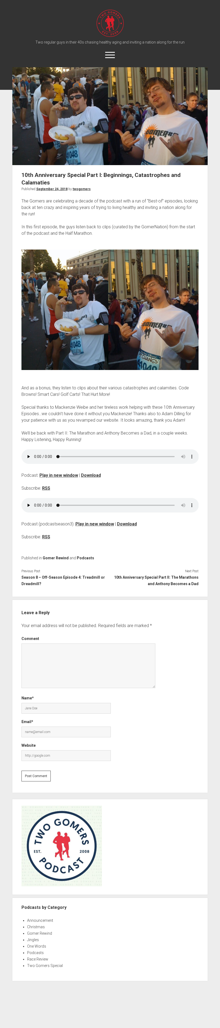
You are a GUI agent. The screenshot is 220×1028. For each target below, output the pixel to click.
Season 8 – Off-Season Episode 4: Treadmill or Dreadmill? (63, 580)
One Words (36, 946)
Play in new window (58, 475)
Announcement (40, 920)
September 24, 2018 (52, 189)
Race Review (37, 959)
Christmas (36, 927)
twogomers (82, 189)
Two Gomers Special (45, 965)
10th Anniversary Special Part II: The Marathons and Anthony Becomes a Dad (156, 580)
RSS (46, 488)
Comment (30, 638)
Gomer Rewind (56, 558)
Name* (27, 698)
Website (28, 745)
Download (91, 475)
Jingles (33, 940)
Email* (27, 722)
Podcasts (85, 558)
